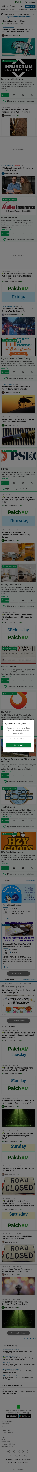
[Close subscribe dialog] (30, 723)
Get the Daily (18, 745)
